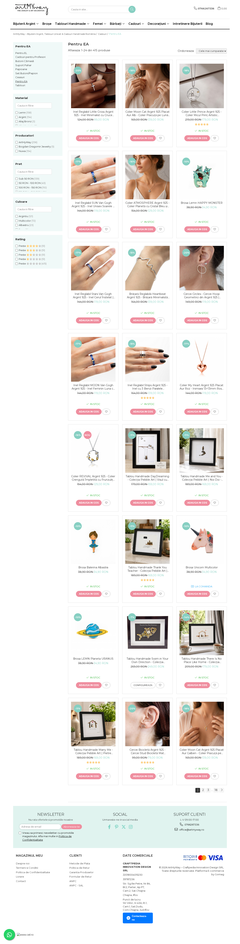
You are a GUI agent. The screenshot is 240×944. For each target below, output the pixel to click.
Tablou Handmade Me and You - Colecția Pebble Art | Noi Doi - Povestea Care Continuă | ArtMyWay (202, 478)
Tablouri (20, 85)
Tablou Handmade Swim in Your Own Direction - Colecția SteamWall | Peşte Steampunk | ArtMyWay (147, 660)
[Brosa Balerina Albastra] (93, 541)
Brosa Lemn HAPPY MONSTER (202, 203)
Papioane (21, 69)
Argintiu (23, 216)
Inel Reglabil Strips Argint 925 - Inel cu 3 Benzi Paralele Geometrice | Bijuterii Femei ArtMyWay (147, 387)
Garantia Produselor (81, 872)
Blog (209, 24)
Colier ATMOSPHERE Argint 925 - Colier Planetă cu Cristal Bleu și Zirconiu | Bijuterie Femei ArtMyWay (147, 204)
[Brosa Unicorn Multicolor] (201, 541)
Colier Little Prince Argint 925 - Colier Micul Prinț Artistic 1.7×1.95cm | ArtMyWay (201, 113)
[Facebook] (109, 827)
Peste (22, 245)
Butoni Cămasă (24, 61)
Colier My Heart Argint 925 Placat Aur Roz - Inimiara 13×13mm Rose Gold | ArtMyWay (202, 387)
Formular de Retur (80, 876)
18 (216, 790)
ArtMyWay (25, 142)
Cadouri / (103, 33)
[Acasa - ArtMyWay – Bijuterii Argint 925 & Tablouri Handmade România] (32, 9)
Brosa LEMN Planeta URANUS (93, 658)
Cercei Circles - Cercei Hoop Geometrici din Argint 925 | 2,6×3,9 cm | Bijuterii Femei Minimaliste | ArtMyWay (202, 295)
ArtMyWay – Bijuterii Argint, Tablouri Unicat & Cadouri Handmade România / (55, 33)
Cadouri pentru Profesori (30, 56)
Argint (22, 117)
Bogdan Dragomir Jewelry (35, 146)
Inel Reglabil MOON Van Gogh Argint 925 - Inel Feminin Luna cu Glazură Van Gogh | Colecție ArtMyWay (93, 387)
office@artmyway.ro (191, 829)
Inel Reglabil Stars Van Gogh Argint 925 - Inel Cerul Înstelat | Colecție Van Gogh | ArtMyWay (93, 295)
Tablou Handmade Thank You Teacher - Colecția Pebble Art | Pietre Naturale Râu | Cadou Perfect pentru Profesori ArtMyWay (147, 569)
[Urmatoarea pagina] (221, 790)
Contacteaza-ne (139, 918)
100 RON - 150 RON (30, 187)
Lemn (22, 112)
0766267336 (191, 824)
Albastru (24, 225)
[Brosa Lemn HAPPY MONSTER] (201, 177)
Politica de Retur (79, 867)
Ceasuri (20, 77)
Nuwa (22, 151)
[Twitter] (123, 827)
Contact (21, 881)
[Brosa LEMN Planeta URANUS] (93, 632)
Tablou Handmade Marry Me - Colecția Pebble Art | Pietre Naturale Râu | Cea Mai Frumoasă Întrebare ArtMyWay (93, 751)
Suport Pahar (23, 65)
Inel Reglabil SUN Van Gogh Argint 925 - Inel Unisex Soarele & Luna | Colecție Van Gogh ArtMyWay (93, 204)
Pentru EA (21, 81)
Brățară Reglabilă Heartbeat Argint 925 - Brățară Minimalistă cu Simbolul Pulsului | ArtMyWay (147, 295)
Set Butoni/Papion (26, 73)
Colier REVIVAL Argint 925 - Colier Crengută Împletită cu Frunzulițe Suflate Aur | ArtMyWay (93, 478)
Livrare (20, 876)
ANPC (72, 881)
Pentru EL (21, 52)
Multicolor (25, 220)
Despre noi (22, 863)
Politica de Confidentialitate (33, 872)
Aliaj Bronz (25, 121)
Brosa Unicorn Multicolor (202, 567)
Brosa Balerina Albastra (93, 567)
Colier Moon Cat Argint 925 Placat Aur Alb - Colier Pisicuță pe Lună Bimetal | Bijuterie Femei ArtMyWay (147, 113)
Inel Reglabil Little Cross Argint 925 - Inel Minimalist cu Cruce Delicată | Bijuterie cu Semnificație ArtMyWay (93, 113)
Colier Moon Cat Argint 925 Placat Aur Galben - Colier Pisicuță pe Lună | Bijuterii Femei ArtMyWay (202, 751)
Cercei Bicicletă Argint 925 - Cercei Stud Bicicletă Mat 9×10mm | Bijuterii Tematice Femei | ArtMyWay (147, 751)
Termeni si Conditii (27, 867)
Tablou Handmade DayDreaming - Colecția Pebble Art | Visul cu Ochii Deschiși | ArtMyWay (147, 478)
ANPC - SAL (76, 885)
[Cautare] (132, 9)
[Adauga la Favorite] (106, 138)
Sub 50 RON (26, 178)
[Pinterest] (116, 827)
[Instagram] (131, 827)
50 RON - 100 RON (30, 182)
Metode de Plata (79, 863)
